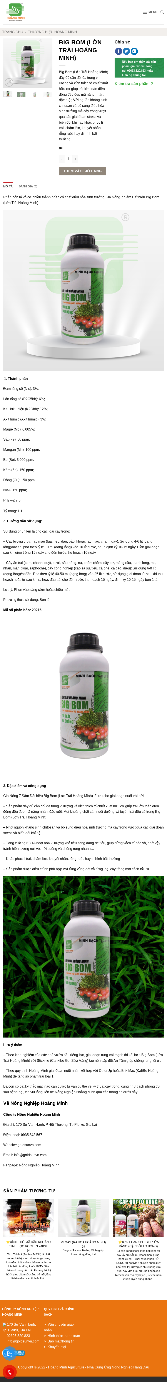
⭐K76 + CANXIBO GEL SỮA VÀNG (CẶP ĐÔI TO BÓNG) (138, 1244)
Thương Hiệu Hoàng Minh (52, 32)
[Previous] (10, 63)
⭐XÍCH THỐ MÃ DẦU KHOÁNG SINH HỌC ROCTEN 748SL (28, 1244)
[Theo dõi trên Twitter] (126, 51)
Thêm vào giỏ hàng (82, 171)
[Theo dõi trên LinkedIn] (134, 51)
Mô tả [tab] (8, 186)
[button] (149, 12)
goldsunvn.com (29, 1145)
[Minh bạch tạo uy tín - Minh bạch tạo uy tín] (20, 12)
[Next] (46, 63)
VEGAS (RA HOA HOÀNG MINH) (83, 1242)
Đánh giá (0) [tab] (28, 186)
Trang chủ (12, 32)
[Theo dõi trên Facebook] (118, 51)
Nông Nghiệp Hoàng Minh (39, 1165)
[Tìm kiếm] (162, 12)
